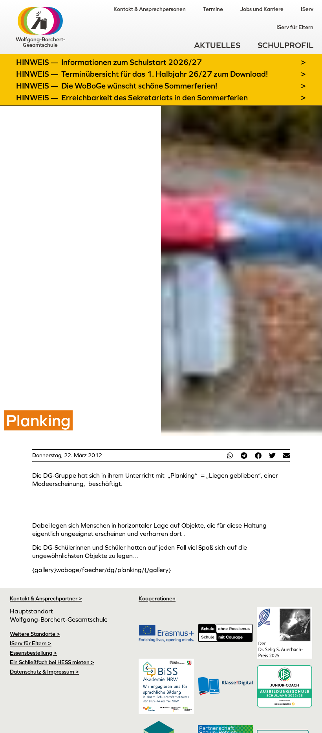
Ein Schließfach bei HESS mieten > (52, 662)
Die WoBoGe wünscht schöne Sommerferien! (139, 85)
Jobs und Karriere (262, 9)
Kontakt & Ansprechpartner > (46, 598)
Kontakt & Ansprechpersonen (149, 9)
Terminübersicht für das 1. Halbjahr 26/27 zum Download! (164, 74)
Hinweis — (38, 62)
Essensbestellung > (33, 653)
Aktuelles (217, 45)
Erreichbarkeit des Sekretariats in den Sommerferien (154, 97)
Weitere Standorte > (35, 634)
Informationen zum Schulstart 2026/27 (131, 62)
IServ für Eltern (294, 27)
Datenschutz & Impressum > (44, 671)
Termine (213, 9)
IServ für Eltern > (30, 643)
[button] (230, 455)
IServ (307, 9)
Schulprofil (285, 45)
